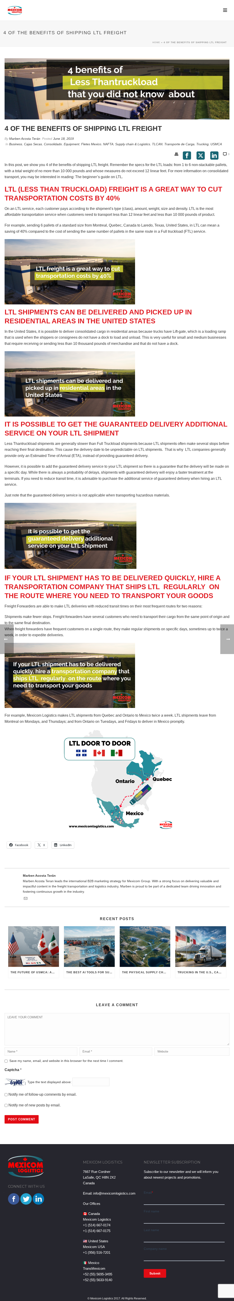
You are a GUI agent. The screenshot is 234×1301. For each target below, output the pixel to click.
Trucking (202, 144)
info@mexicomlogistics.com (114, 1193)
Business (15, 144)
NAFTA (108, 144)
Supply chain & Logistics (132, 144)
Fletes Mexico (91, 144)
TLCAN (157, 144)
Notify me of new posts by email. (34, 1105)
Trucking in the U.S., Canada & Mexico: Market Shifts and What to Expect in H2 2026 (202, 972)
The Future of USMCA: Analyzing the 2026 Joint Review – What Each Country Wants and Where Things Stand (35, 972)
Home (156, 42)
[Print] (176, 154)
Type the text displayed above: (49, 1082)
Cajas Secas (33, 144)
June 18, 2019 (63, 138)
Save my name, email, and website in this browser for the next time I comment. (66, 1061)
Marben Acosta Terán (24, 138)
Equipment (71, 144)
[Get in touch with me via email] (25, 899)
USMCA (216, 144)
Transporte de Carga (179, 144)
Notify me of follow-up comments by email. (42, 1094)
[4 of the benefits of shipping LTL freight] (117, 88)
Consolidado (53, 144)
